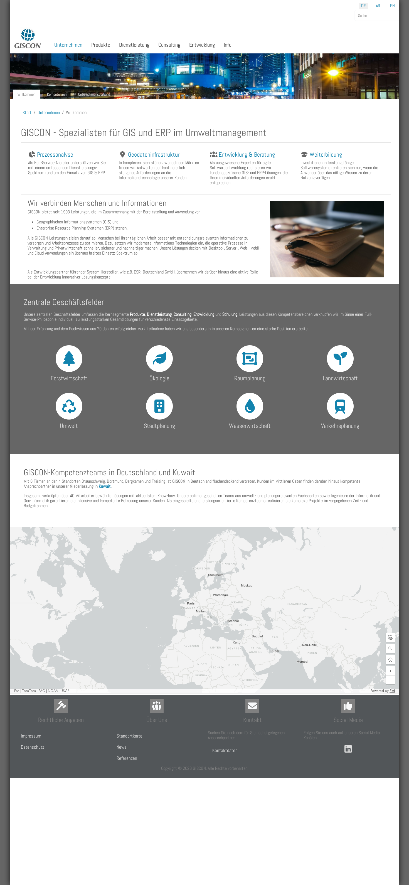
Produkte (137, 314)
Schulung (229, 314)
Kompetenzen (56, 94)
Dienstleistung (159, 314)
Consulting (182, 314)
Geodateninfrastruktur (153, 154)
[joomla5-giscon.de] (28, 38)
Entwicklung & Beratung (247, 154)
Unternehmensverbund (94, 94)
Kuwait (105, 486)
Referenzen (127, 758)
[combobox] (376, 15)
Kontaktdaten (225, 750)
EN (392, 6)
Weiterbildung (326, 154)
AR (378, 6)
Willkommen (26, 94)
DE (363, 6)
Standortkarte (129, 736)
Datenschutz (32, 747)
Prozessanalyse (55, 154)
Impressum (31, 736)
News (122, 747)
